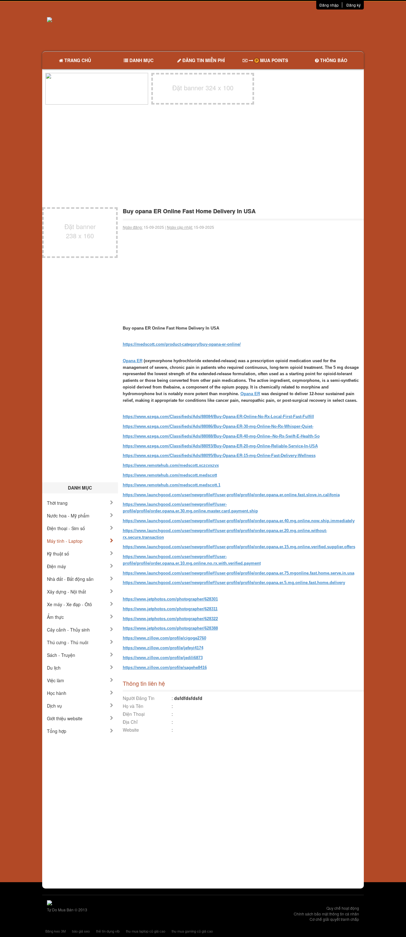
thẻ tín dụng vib (108, 931)
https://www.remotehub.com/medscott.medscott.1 (171, 485)
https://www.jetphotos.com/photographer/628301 (170, 599)
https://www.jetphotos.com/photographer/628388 (170, 628)
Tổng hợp (56, 731)
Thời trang (57, 503)
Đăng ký (353, 5)
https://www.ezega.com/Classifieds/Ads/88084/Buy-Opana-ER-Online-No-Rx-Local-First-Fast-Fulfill (218, 416)
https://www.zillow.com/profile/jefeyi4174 (163, 647)
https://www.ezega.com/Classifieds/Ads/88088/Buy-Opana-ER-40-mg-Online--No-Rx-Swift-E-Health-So (221, 436)
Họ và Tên (133, 706)
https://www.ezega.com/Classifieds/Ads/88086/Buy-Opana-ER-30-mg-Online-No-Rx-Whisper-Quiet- (218, 426)
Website (131, 730)
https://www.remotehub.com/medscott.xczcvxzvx (171, 465)
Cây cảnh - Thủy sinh (68, 629)
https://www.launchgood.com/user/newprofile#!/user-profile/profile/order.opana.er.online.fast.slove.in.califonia (231, 494)
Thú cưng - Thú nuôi (67, 642)
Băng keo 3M (55, 931)
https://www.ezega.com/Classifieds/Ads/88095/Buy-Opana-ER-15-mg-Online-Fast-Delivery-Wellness (219, 455)
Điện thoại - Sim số (66, 528)
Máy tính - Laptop (64, 541)
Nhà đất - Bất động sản (70, 579)
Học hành (56, 693)
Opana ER (132, 360)
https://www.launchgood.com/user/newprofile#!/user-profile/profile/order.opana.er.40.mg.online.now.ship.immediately (239, 520)
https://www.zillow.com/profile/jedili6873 (163, 657)
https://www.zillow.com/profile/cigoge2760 (164, 638)
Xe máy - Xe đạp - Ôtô (69, 604)
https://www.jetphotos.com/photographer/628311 (170, 608)
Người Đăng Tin (138, 698)
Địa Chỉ (130, 722)
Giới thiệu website (64, 718)
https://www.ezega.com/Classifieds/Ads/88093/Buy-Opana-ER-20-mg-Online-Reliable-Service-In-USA (220, 446)
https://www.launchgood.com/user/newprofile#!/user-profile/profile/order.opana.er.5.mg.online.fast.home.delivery (234, 582)
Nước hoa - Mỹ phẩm (68, 515)
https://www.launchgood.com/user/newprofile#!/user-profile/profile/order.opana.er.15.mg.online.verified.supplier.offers (239, 546)
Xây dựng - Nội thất (66, 591)
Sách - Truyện (61, 655)
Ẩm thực (55, 617)
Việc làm (55, 680)
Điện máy (56, 566)
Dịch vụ (54, 706)
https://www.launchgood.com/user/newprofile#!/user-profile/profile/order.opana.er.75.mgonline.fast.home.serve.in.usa (238, 573)
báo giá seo (81, 931)
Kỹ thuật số (58, 553)
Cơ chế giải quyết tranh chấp (334, 919)
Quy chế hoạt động (342, 908)
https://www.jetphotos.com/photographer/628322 (170, 618)
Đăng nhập (329, 5)
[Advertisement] (269, 30)
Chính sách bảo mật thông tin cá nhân (326, 913)
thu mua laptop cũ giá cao (145, 931)
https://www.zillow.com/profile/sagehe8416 (165, 667)
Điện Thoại (134, 714)
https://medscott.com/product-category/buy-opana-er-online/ (182, 344)
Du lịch (54, 667)
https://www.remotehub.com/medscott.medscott (170, 475)
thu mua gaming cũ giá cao (192, 931)
